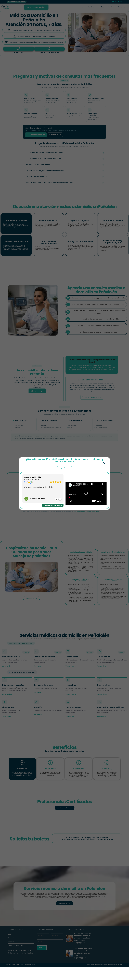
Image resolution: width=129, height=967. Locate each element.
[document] (64, 483)
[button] (103, 462)
